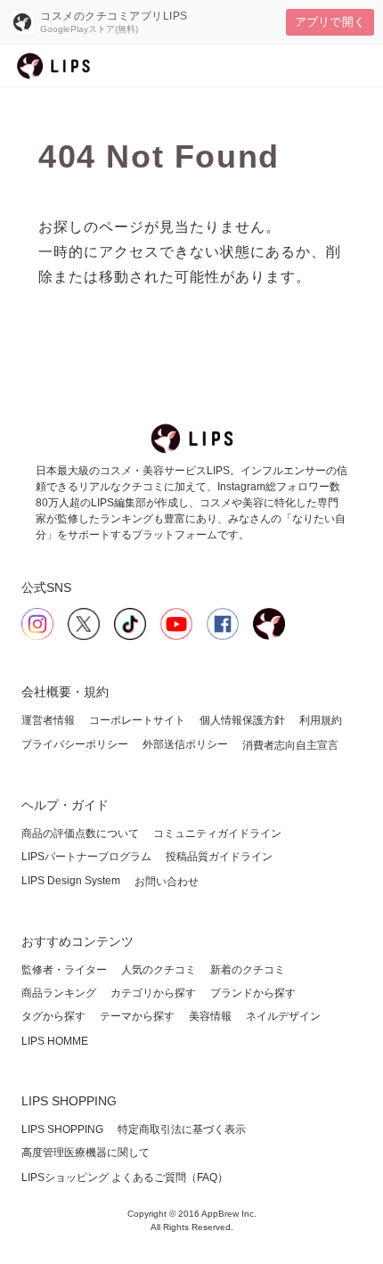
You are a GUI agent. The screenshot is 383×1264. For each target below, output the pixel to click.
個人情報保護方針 (242, 720)
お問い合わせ (166, 881)
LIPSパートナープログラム (86, 856)
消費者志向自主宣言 (290, 745)
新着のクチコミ (247, 970)
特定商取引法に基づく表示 (182, 1129)
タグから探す (53, 1016)
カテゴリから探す (153, 993)
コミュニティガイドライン (217, 833)
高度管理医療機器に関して (85, 1152)
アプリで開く (330, 22)
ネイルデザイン (283, 1016)
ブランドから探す (253, 993)
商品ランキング (58, 993)
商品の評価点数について (80, 833)
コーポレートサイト (137, 720)
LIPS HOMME (54, 1041)
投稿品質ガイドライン (219, 856)
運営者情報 (48, 720)
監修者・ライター (64, 970)
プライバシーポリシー (74, 744)
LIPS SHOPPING (62, 1129)
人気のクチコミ (158, 970)
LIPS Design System (70, 880)
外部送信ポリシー (185, 744)
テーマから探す (137, 1016)
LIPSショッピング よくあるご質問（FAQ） (124, 1177)
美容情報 (210, 1016)
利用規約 (320, 720)
